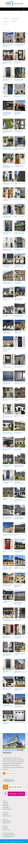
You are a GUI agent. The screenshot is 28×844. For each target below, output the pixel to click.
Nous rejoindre (6, 807)
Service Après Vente (7, 809)
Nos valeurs (5, 802)
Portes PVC (5, 827)
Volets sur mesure (6, 822)
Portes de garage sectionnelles (9, 834)
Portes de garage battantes (8, 836)
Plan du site (14, 843)
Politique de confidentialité (19, 841)
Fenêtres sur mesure (7, 815)
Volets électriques (6, 821)
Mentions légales (11, 841)
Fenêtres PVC (6, 814)
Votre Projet (5, 805)
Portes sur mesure (6, 829)
